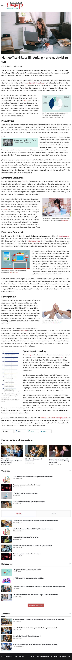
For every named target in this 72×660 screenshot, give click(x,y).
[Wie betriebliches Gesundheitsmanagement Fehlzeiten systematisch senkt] (12, 451)
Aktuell (53, 513)
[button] (8, 431)
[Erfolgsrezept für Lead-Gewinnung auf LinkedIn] (6, 572)
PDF (23, 181)
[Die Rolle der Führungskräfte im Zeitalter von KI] (36, 451)
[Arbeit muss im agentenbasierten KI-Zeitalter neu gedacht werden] (6, 548)
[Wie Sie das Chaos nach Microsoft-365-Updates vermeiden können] (6, 479)
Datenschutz (62, 656)
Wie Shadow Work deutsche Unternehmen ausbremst (29, 501)
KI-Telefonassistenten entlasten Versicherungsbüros (28, 578)
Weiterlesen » (65, 220)
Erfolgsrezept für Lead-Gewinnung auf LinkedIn (27, 570)
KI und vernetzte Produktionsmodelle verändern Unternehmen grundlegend (35, 644)
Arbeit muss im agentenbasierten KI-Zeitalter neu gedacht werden (32, 545)
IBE (62, 357)
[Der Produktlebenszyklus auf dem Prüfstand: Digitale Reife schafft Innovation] (6, 597)
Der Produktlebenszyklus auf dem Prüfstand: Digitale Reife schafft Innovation (35, 595)
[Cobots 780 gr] (19, 147)
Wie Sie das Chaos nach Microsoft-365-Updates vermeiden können (32, 476)
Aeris (6, 209)
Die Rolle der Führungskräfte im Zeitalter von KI (27, 636)
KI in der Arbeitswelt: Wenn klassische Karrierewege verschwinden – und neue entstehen (39, 619)
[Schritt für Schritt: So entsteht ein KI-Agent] (6, 495)
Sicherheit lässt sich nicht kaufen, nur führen (26, 537)
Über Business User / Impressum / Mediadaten (44, 656)
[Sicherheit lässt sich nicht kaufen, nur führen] (6, 539)
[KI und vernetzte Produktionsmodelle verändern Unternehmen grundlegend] (6, 646)
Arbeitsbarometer (34, 241)
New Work (23, 331)
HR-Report (29, 355)
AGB (69, 656)
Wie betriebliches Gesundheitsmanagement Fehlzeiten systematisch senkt (11, 460)
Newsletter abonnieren (36, 605)
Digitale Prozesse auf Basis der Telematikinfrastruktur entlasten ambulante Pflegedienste (39, 586)
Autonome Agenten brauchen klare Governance (27, 485)
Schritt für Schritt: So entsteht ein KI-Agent (25, 493)
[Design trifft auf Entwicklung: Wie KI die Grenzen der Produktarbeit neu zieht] (6, 523)
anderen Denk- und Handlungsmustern (54, 418)
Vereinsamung (64, 236)
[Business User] (15, 5)
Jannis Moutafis (7, 66)
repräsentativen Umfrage (35, 83)
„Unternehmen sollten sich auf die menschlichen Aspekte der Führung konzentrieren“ (59, 460)
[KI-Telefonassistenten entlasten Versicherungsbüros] (6, 580)
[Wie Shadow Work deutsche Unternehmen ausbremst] (6, 504)
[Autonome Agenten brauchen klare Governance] (6, 487)
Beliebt (18, 513)
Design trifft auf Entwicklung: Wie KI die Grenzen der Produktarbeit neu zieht (35, 520)
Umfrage (27, 100)
